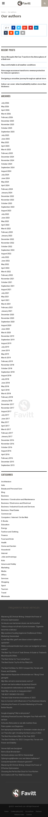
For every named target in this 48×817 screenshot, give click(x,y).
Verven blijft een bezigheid (11, 748)
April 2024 (5, 185)
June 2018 (5, 383)
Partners (39, 811)
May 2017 (5, 422)
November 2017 (7, 408)
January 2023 (6, 236)
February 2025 (7, 153)
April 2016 (5, 454)
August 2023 (6, 211)
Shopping (5, 582)
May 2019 (5, 354)
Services (4, 578)
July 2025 (5, 135)
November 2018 (7, 365)
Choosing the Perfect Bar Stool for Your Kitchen (19, 772)
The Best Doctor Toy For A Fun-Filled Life (16, 662)
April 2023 (5, 225)
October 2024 (6, 164)
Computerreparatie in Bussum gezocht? (16, 762)
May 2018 (5, 386)
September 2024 (7, 167)
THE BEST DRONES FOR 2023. (12, 694)
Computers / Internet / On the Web (14, 517)
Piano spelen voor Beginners (12, 726)
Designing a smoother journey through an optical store (23, 79)
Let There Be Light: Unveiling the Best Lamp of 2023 (21, 733)
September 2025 (7, 132)
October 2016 (6, 447)
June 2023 (5, 218)
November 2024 (7, 160)
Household (5, 550)
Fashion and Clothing (9, 532)
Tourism (4, 589)
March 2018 (6, 393)
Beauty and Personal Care (11, 489)
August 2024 (6, 171)
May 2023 (5, 221)
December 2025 (7, 121)
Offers (3, 575)
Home (6, 811)
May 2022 (5, 264)
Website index (19, 815)
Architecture (6, 482)
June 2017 (5, 419)
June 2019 (5, 350)
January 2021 (6, 311)
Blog (3, 492)
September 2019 (7, 340)
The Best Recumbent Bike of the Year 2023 (18, 736)
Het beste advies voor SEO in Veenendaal (17, 755)
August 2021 (6, 290)
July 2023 (5, 214)
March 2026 (6, 114)
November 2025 (7, 124)
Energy (4, 528)
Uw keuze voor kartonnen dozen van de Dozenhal (20, 623)
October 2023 (6, 203)
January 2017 (6, 437)
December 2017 (7, 404)
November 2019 (7, 336)
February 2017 (7, 433)
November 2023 (7, 200)
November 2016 (7, 444)
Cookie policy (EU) (17, 811)
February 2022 (7, 275)
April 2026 (5, 110)
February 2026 (7, 117)
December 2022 (7, 239)
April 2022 (5, 268)
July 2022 (5, 257)
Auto (3, 485)
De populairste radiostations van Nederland (18, 688)
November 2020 (7, 318)
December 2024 (7, 157)
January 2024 (6, 193)
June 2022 (5, 261)
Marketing (5, 568)
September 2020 (7, 322)
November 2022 (7, 243)
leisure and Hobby (8, 564)
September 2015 (7, 465)
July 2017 (5, 415)
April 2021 (5, 300)
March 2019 (6, 358)
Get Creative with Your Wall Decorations (16, 775)
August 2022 (6, 254)
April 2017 (5, 426)
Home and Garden (8, 546)
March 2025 (6, 150)
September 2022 (7, 250)
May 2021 (5, 297)
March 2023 (6, 229)
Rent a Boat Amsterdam (10, 752)
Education (5, 525)
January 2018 (6, 401)
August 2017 (6, 411)
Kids (3, 561)
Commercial (6, 514)
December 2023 (7, 196)
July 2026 (5, 103)
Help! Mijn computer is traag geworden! (16, 691)
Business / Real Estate (10, 510)
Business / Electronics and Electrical (16, 503)
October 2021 (6, 282)
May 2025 (5, 142)
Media (3, 571)
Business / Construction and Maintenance (18, 499)
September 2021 (7, 286)
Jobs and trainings (8, 557)
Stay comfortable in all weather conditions (18, 65)
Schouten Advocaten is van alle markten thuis (19, 723)
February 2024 (7, 189)
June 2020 (5, 329)
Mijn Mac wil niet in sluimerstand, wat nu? (17, 681)
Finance (4, 535)
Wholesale (5, 596)
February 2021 (7, 307)
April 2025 (5, 146)
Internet (4, 553)
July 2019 (5, 347)
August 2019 (6, 343)
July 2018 (5, 379)
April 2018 (5, 390)
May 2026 (5, 107)
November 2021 (7, 279)
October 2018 (6, 368)
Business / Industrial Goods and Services (18, 507)
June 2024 (5, 178)
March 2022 (6, 272)
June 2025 (5, 139)
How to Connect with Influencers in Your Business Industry (23, 701)
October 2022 (6, 247)
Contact (29, 815)
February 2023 (7, 232)
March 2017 (6, 429)
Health (3, 543)
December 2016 (7, 440)
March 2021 (6, 304)
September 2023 (7, 207)
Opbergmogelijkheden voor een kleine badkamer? (20, 758)
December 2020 (7, 315)
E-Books (4, 521)
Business (5, 496)
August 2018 (6, 376)
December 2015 (7, 462)
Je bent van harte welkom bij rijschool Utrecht (18, 684)
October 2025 (6, 128)
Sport (3, 586)
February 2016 (7, 458)
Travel (3, 593)
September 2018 (7, 372)
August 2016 (6, 451)
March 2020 (6, 333)
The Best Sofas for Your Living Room (15, 659)
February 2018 (7, 397)
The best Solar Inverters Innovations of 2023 (18, 698)
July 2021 (5, 293)
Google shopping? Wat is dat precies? (15, 713)
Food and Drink (7, 539)
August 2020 (6, 325)
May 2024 (5, 182)
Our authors (29, 811)
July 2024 (5, 175)
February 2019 (7, 361)
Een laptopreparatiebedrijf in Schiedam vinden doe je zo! (23, 730)
